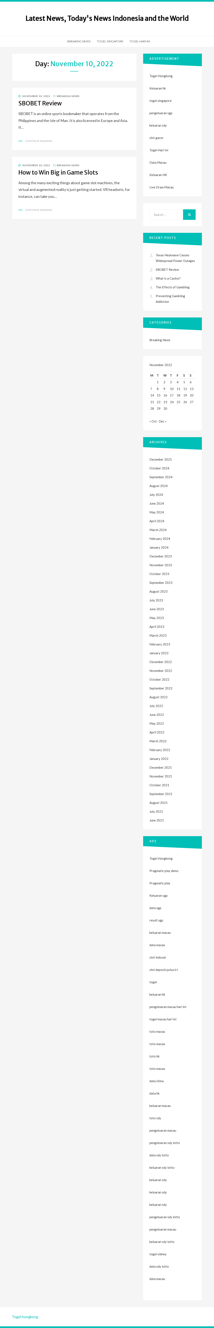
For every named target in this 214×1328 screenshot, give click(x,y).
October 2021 (159, 785)
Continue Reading (38, 141)
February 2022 (159, 750)
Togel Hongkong (161, 76)
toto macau (157, 1044)
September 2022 (160, 688)
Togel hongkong (25, 1316)
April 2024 (156, 521)
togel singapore (160, 100)
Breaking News (79, 41)
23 (165, 402)
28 (152, 408)
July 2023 (156, 600)
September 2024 (160, 477)
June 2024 (156, 503)
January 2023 (158, 653)
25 (178, 402)
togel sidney (158, 1254)
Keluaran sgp (158, 895)
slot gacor (156, 138)
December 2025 (160, 459)
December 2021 (160, 767)
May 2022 (156, 723)
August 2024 (158, 486)
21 (152, 402)
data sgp (155, 908)
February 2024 (159, 538)
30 (165, 408)
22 (158, 402)
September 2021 (160, 794)
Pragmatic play (159, 883)
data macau (157, 1279)
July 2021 (156, 811)
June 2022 (156, 714)
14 (152, 395)
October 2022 (159, 679)
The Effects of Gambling (173, 287)
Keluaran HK (158, 175)
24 (172, 402)
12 (185, 389)
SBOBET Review (40, 103)
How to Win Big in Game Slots (58, 172)
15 (158, 395)
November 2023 (160, 565)
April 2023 (156, 626)
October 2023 (159, 574)
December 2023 (160, 556)
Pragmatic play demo (163, 871)
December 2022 (160, 662)
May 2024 (156, 512)
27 (192, 402)
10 (172, 389)
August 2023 (158, 591)
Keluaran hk (157, 88)
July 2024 (156, 494)
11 (178, 389)
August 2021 (158, 803)
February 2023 (159, 644)
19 (185, 395)
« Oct (153, 421)
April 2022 (156, 732)
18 (178, 395)
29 (158, 408)
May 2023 (156, 618)
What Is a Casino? (168, 278)
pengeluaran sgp (160, 113)
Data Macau (158, 162)
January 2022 (158, 759)
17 (172, 395)
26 (185, 402)
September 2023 (160, 582)
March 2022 (158, 741)
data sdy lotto (159, 1266)
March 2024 (158, 530)
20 (192, 395)
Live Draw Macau (161, 187)
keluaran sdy (158, 125)
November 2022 (160, 670)
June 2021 (156, 820)
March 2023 (158, 635)
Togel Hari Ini (140, 41)
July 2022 (156, 706)
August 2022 (158, 697)
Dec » (162, 421)
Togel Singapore (110, 41)
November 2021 (160, 776)
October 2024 (159, 468)
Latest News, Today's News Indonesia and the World (107, 18)
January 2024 (158, 547)
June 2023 (156, 609)
